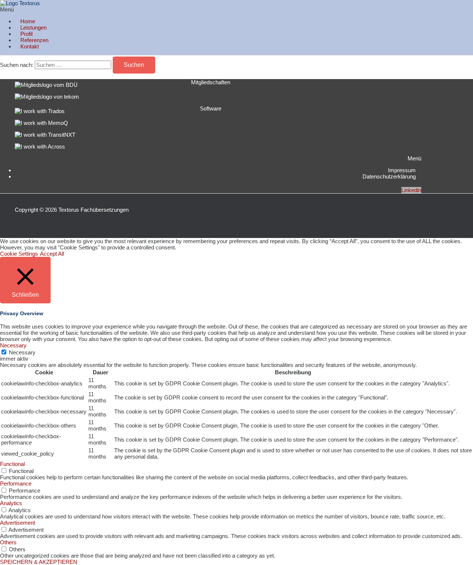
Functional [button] (12, 464)
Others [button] (8, 542)
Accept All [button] (52, 254)
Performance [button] (15, 483)
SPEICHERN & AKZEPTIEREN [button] (38, 562)
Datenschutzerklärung (389, 176)
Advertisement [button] (17, 523)
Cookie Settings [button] (19, 254)
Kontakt (29, 46)
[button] (118, 9)
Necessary (22, 352)
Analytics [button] (11, 503)
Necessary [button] (13, 345)
